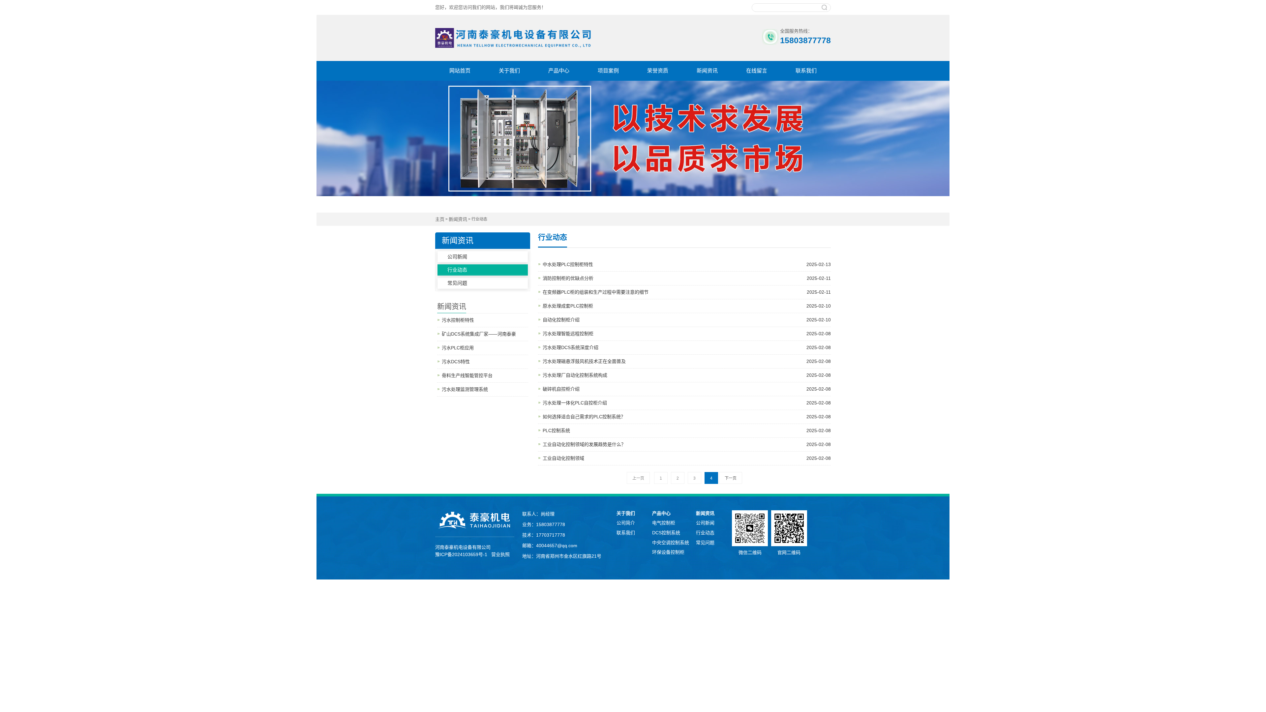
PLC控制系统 (687, 430)
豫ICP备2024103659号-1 (461, 554)
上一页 (638, 478)
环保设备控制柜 (668, 552)
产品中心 (558, 71)
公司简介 (626, 522)
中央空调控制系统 (670, 542)
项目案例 (608, 71)
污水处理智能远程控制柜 (687, 333)
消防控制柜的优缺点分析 (687, 278)
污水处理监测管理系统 (465, 389)
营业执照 (500, 554)
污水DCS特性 (456, 361)
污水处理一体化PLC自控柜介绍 (687, 402)
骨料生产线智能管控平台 (467, 375)
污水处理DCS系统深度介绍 (687, 347)
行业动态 (457, 270)
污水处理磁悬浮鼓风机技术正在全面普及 (687, 361)
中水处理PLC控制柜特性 (687, 264)
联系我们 (806, 71)
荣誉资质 (657, 71)
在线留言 (756, 71)
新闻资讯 (707, 71)
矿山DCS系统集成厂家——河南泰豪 (479, 334)
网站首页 (459, 71)
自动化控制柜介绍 (687, 319)
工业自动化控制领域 (687, 458)
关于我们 (509, 71)
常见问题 (457, 283)
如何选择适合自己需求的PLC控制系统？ (687, 416)
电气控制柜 (663, 522)
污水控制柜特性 (458, 320)
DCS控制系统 (666, 532)
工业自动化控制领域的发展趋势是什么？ (687, 444)
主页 (439, 219)
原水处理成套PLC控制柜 (687, 306)
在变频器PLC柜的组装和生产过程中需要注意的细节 (687, 292)
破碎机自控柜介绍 (687, 389)
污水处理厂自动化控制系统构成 (687, 375)
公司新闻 (457, 256)
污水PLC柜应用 (458, 347)
